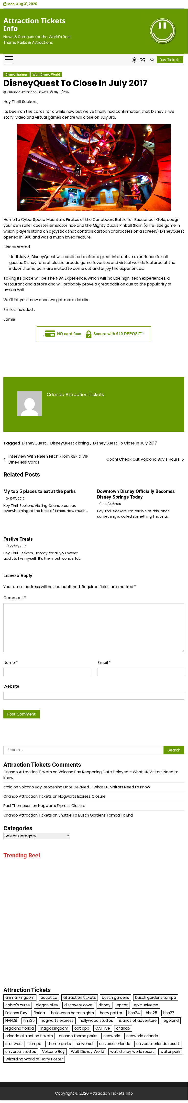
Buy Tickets (170, 59)
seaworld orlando (142, 1035)
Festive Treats (18, 539)
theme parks (59, 1043)
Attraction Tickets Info (34, 24)
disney (105, 1005)
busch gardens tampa (155, 997)
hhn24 (134, 1012)
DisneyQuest (34, 443)
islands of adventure (138, 1020)
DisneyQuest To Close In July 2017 (125, 443)
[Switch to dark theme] (134, 60)
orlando (123, 1028)
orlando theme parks (78, 1035)
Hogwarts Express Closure (82, 796)
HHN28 (11, 1020)
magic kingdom (54, 1028)
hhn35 (29, 1020)
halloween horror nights (72, 1012)
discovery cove (78, 1005)
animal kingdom (19, 997)
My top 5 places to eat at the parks (39, 491)
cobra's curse (17, 1005)
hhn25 (151, 1012)
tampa (35, 1043)
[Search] (152, 60)
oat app (81, 1028)
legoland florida (19, 1028)
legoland (171, 1020)
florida (39, 1012)
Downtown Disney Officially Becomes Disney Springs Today (136, 494)
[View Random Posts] (142, 60)
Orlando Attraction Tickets (27, 92)
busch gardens (115, 997)
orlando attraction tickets (29, 1035)
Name (10, 662)
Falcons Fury (16, 1012)
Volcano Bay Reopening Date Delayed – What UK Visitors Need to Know (84, 787)
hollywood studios (96, 1020)
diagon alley (47, 1005)
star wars (13, 1043)
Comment (14, 598)
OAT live (102, 1028)
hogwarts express (57, 1020)
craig (7, 787)
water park (170, 1051)
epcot (122, 1005)
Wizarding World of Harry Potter (34, 1059)
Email (104, 662)
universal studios (20, 1051)
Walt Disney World (46, 75)
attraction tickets (79, 997)
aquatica (49, 997)
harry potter (111, 1012)
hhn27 (168, 1012)
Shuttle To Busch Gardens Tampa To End (95, 815)
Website (11, 686)
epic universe (146, 1005)
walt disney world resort (132, 1051)
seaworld (111, 1035)
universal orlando (114, 1043)
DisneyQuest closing (69, 443)
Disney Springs (16, 75)
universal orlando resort (157, 1043)
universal (85, 1043)
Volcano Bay (53, 1051)
